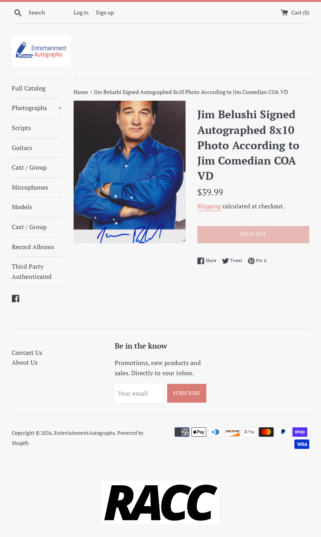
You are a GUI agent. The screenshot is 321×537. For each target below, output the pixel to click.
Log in (81, 12)
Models (22, 207)
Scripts (21, 127)
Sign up (105, 12)
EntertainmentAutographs (84, 433)
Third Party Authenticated (32, 271)
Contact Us (27, 352)
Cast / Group (29, 167)
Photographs (37, 107)
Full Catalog (28, 88)
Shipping (209, 206)
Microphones (30, 187)
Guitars (22, 147)
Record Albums (33, 246)
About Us (25, 362)
